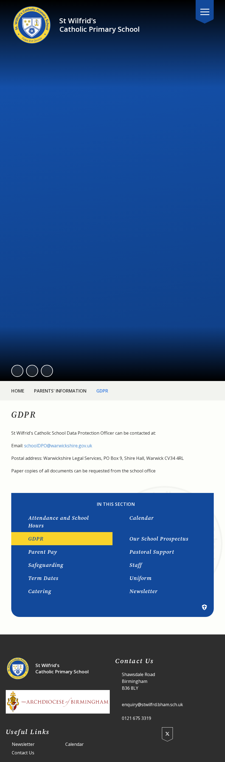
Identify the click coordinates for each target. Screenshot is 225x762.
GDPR (102, 391)
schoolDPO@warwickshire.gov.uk (58, 446)
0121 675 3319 (136, 718)
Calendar (74, 744)
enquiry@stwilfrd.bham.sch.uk (152, 705)
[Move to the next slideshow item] (32, 371)
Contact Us (23, 752)
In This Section (116, 504)
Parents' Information (60, 391)
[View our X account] (167, 734)
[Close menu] (205, 12)
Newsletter (23, 744)
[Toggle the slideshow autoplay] (47, 371)
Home (17, 391)
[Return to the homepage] (31, 24)
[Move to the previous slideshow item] (17, 371)
